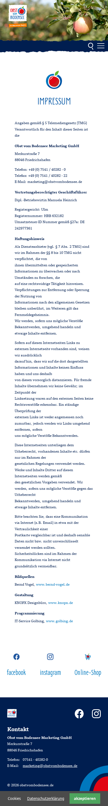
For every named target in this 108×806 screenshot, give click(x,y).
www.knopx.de (60, 603)
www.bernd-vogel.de (53, 585)
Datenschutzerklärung (45, 798)
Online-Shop (87, 673)
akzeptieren (85, 798)
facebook (16, 673)
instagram (50, 673)
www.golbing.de (59, 621)
